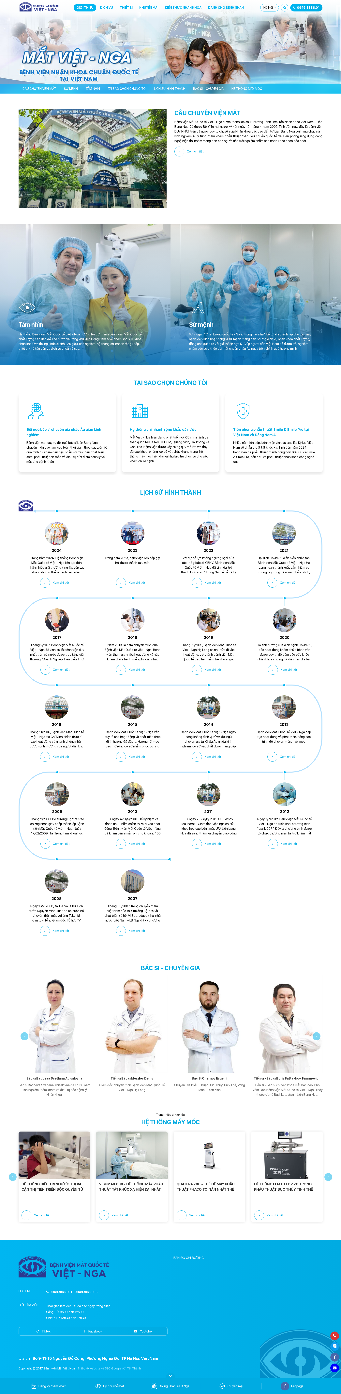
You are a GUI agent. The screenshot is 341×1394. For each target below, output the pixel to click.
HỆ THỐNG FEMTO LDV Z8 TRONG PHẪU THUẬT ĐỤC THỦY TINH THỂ (206, 1186)
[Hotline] (334, 1335)
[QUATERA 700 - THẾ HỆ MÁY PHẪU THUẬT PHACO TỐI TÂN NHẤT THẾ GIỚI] (132, 1155)
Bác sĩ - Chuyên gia (208, 89)
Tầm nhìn (93, 89)
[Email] (334, 1368)
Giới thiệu (85, 7)
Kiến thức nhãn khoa (183, 7)
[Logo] (39, 7)
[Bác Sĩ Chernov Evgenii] (132, 1024)
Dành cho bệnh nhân (226, 7)
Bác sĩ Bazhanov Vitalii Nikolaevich (287, 1078)
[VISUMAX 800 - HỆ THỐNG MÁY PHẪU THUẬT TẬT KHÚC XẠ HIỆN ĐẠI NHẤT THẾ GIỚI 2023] (54, 1155)
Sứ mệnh (71, 89)
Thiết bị (126, 7)
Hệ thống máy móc (246, 89)
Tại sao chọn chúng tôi (127, 89)
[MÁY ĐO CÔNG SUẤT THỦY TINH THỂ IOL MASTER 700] (287, 1155)
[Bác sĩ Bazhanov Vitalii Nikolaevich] (287, 1024)
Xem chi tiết (195, 151)
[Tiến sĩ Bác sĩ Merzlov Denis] (54, 1024)
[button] (24, 1036)
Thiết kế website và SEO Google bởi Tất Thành (109, 1368)
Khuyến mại (148, 7)
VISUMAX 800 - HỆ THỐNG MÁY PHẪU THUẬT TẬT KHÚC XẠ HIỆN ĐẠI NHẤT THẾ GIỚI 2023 (54, 1187)
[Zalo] (334, 1346)
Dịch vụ (106, 7)
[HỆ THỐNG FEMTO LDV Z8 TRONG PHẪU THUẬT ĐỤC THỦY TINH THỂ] (209, 1155)
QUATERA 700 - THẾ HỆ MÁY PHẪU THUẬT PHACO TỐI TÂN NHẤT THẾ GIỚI (128, 1187)
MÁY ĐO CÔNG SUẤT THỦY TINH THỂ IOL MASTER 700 (285, 1186)
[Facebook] (334, 1357)
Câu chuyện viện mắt (39, 89)
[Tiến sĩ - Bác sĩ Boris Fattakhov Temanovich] (209, 1024)
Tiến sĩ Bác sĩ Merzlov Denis (54, 1078)
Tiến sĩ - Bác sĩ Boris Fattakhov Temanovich (209, 1078)
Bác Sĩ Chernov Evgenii (132, 1078)
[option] (67, 432)
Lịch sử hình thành (169, 89)
